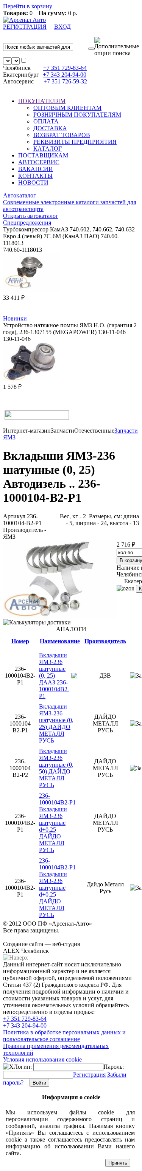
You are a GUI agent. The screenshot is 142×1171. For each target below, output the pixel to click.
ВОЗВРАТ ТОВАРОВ (61, 135)
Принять (117, 1163)
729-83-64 (65, 68)
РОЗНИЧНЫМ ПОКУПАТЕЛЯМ (77, 114)
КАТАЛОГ (47, 148)
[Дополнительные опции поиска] (116, 47)
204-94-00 (64, 74)
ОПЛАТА (46, 121)
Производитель (105, 641)
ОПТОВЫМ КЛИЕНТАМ (67, 108)
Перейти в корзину (27, 6)
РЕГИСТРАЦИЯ (25, 26)
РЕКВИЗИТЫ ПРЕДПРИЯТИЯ (75, 142)
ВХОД (62, 26)
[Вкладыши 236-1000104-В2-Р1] (60, 615)
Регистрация (89, 1074)
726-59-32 (65, 81)
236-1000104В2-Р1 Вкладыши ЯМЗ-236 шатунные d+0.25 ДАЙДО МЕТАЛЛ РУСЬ (57, 822)
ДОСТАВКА (50, 128)
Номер (20, 641)
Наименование (60, 641)
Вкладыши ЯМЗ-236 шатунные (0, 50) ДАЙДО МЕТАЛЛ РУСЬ (56, 768)
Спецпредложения (27, 222)
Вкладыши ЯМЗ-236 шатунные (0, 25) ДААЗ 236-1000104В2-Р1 (54, 675)
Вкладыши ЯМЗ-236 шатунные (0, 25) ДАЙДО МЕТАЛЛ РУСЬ (56, 723)
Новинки (15, 318)
